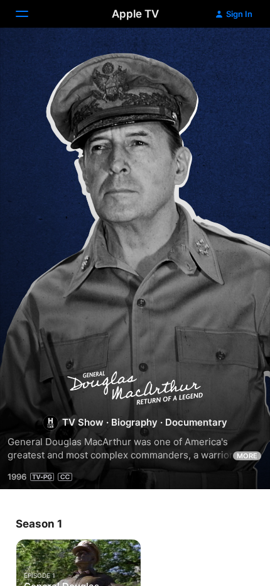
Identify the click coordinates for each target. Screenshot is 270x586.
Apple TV (135, 14)
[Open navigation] (29, 14)
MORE (247, 455)
